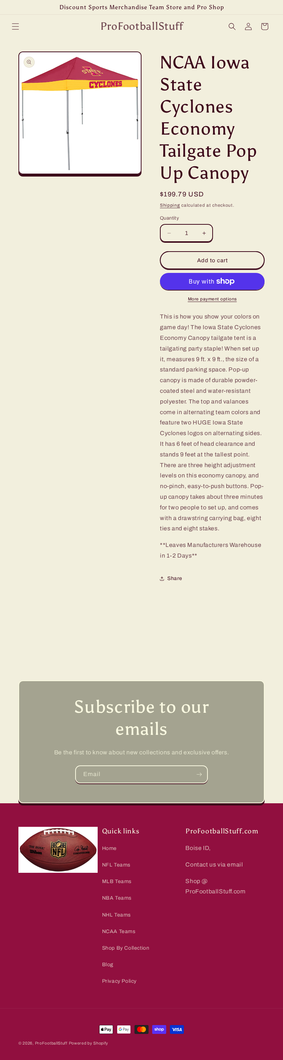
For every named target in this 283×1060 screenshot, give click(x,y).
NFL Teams (116, 865)
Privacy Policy (119, 981)
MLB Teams (117, 881)
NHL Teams (116, 915)
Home (109, 848)
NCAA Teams (119, 931)
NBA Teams (117, 898)
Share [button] (174, 578)
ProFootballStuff (51, 1043)
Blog (107, 964)
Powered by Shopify (89, 1043)
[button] (15, 26)
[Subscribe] (199, 774)
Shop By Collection (126, 948)
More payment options (212, 299)
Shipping (170, 205)
